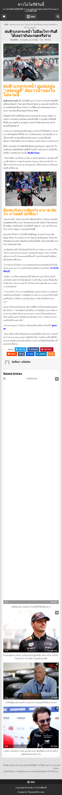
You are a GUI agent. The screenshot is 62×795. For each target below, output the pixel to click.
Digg (31, 354)
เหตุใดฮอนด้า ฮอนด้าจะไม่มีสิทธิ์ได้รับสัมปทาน (31, 607)
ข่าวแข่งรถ (31, 27)
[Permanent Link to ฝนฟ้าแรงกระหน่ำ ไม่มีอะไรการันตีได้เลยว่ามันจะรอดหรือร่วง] (31, 62)
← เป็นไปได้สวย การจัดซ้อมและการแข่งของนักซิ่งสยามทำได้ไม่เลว (30, 771)
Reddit (13, 354)
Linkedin (42, 354)
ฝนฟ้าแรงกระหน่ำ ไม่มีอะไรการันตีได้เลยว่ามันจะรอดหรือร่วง (31, 33)
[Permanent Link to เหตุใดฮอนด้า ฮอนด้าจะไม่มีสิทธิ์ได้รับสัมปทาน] (31, 490)
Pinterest (48, 349)
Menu (33, 16)
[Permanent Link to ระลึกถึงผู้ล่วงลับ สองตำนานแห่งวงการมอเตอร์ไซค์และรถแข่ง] (31, 681)
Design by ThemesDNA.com (31, 792)
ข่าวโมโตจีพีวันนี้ (31, 4)
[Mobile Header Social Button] (4, 16)
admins (15, 40)
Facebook (34, 349)
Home (6, 24)
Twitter (22, 349)
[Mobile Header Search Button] (57, 16)
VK (23, 354)
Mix (52, 354)
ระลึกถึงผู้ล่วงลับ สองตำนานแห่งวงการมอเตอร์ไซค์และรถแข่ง (31, 702)
